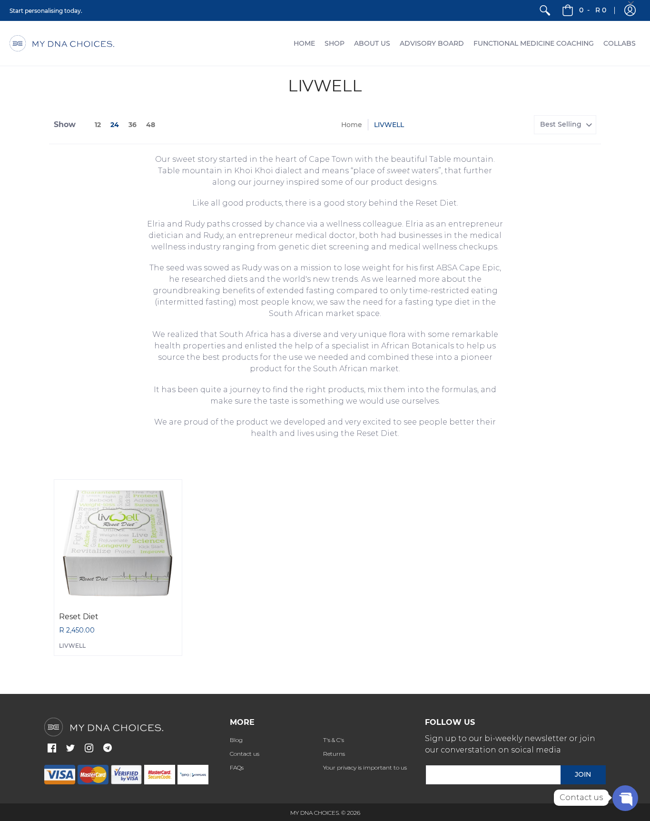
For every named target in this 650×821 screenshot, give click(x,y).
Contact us (244, 753)
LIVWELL (72, 645)
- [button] (592, 10)
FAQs (237, 767)
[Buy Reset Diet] (118, 544)
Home (351, 124)
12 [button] (98, 124)
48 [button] (150, 124)
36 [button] (132, 124)
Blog (236, 739)
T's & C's (333, 739)
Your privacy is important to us (365, 767)
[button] (52, 748)
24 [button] (114, 124)
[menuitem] (544, 10)
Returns (334, 753)
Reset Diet (78, 616)
